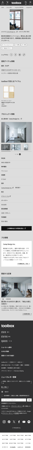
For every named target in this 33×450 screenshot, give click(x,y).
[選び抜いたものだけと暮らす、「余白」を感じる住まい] (16, 296)
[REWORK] (28, 447)
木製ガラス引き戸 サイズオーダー (11, 70)
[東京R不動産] (5, 435)
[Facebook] (19, 421)
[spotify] (28, 421)
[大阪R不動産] (20, 439)
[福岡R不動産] (5, 443)
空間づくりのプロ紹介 (7, 355)
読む (3, 299)
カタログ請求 (5, 351)
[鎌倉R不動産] (28, 435)
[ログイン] (2, 2)
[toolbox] (7, 325)
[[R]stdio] (12, 447)
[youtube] (24, 421)
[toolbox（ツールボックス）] (16, 3)
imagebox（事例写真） (19, 7)
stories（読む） (9, 7)
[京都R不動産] (12, 439)
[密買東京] (5, 447)
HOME (2, 7)
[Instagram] (4, 421)
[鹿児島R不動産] (12, 443)
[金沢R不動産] (5, 439)
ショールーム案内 (6, 347)
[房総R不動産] (20, 435)
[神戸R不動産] (28, 439)
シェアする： (5, 55)
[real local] (20, 447)
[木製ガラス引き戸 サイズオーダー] (8, 92)
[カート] (7, 2)
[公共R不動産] (28, 443)
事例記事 (8, 299)
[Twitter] (14, 421)
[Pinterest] (9, 421)
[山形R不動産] (12, 435)
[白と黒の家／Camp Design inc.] (16, 132)
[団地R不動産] (20, 443)
